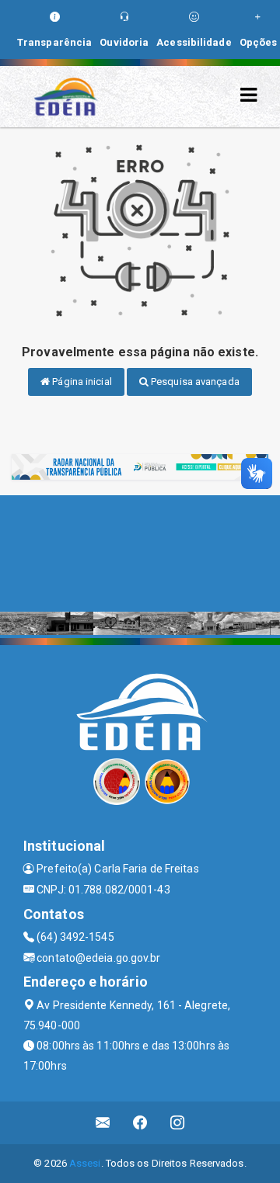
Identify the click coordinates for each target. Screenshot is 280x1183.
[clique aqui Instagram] (177, 1122)
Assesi (85, 1163)
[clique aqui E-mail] (103, 1122)
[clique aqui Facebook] (140, 1122)
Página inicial (81, 381)
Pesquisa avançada (194, 381)
